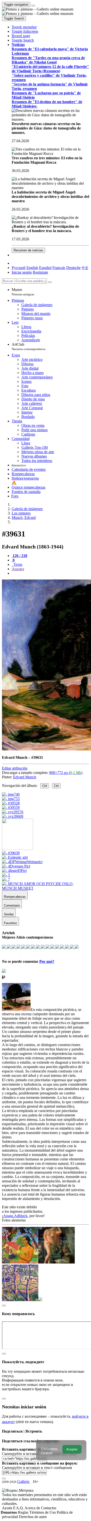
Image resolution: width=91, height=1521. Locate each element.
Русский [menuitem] (18, 268)
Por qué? (46, 961)
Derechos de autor (33, 1517)
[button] (24, 27)
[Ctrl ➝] (11, 853)
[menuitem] (85, 268)
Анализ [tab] (18, 569)
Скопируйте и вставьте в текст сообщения (37, 1468)
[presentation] (50, 573)
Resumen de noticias (28, 250)
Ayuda (7, 1508)
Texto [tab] (17, 564)
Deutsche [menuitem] (73, 268)
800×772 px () (66, 773)
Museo (23, 292)
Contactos (48, 1508)
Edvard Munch (24, 777)
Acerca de (33, 1508)
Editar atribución (14, 768)
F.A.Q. (19, 1508)
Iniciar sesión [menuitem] (22, 272)
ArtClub (28, 346)
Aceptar (72, 1449)
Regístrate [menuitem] (40, 272)
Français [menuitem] (58, 268)
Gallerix (23, 1481)
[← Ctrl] (12, 816)
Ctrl (44, 786)
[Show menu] (33, 5)
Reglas (23, 1512)
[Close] (50, 282)
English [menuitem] (32, 268)
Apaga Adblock (15, 1216)
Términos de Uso (43, 1512)
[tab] (19, 556)
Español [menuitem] (45, 268)
